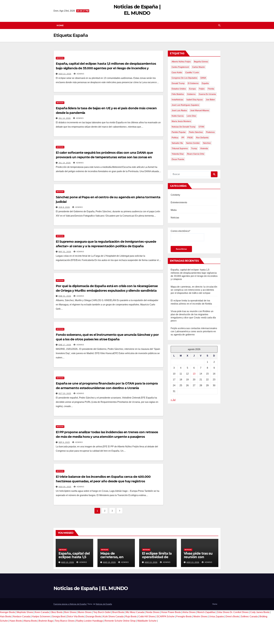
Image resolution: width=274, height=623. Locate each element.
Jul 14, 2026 (65, 118)
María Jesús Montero (181, 121)
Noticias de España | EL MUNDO (91, 588)
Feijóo (202, 89)
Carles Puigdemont (180, 67)
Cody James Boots (259, 612)
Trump (194, 148)
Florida (211, 89)
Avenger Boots (7, 612)
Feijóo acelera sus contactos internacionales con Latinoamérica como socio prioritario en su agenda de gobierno (194, 331)
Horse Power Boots (171, 612)
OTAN (201, 127)
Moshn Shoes (200, 616)
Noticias (60, 58)
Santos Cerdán (193, 143)
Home (60, 25)
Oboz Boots (57, 612)
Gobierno (191, 94)
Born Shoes (70, 612)
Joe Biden (210, 99)
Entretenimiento (179, 202)
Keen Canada (42, 612)
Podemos (210, 132)
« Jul (173, 400)
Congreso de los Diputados (184, 78)
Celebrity (175, 195)
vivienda (204, 148)
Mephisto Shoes (25, 612)
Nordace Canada (21, 616)
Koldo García (178, 116)
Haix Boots (5, 616)
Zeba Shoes (223, 612)
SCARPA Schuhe (166, 616)
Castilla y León (192, 72)
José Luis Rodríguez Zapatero (185, 105)
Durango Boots (93, 616)
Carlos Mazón (198, 67)
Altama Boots (30, 621)
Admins (80, 74)
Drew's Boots (232, 616)
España (205, 83)
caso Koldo (177, 72)
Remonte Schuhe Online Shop (120, 621)
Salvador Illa (177, 143)
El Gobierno (193, 83)
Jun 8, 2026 (64, 207)
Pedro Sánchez (196, 132)
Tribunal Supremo (180, 148)
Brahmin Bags (46, 621)
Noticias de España (104, 604)
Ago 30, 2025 (65, 487)
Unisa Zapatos (216, 616)
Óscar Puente (178, 159)
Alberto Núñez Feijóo (181, 61)
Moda (174, 210)
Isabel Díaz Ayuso (195, 99)
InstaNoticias (177, 99)
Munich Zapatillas (206, 612)
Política (175, 137)
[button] (219, 25)
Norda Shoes (152, 612)
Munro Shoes (84, 612)
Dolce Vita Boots (75, 616)
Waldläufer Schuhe (147, 621)
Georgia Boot (58, 616)
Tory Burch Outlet (102, 612)
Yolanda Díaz (178, 154)
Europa (192, 89)
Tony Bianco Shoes (64, 621)
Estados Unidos (179, 89)
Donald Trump (178, 83)
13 (194, 373)
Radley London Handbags (89, 621)
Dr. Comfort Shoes (239, 612)
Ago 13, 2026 (65, 74)
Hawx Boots (16, 621)
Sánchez (207, 143)
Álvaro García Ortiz (195, 154)
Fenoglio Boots (184, 616)
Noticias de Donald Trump (183, 127)
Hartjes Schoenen (41, 616)
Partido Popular (179, 132)
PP (183, 137)
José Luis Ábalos (179, 110)
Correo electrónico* (180, 231)
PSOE (190, 137)
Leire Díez (191, 116)
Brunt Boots (118, 612)
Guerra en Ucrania (207, 94)
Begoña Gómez (201, 61)
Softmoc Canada (249, 616)
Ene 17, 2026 (65, 345)
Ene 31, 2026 (65, 296)
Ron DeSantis (202, 137)
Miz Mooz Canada (135, 612)
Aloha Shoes (189, 612)
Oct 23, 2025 (65, 393)
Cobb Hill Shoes (146, 616)
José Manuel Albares (199, 110)
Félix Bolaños (178, 94)
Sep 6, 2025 (64, 442)
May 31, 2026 (65, 252)
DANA (203, 78)
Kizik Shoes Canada (113, 616)
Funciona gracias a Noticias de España (70, 604)
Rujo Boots (131, 616)
